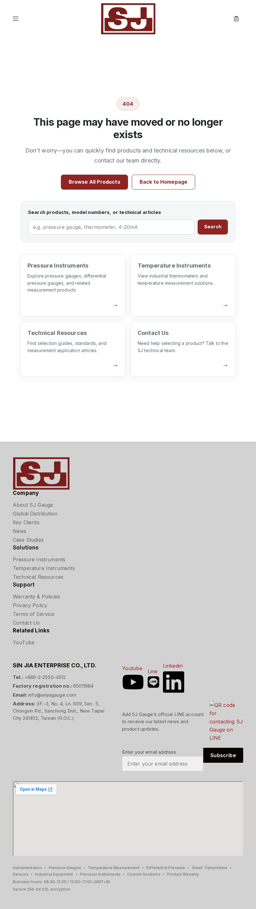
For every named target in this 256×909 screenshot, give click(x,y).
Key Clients (26, 522)
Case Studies (28, 540)
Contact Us (26, 623)
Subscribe (223, 755)
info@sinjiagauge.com (52, 695)
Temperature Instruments (44, 568)
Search (212, 227)
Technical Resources (38, 577)
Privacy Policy (30, 605)
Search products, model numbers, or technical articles (94, 212)
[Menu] (15, 19)
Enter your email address (149, 752)
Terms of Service (34, 614)
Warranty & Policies (36, 596)
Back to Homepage (164, 182)
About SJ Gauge (33, 505)
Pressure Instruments (39, 559)
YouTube (23, 642)
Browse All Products (94, 182)
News (20, 531)
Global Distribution (35, 513)
